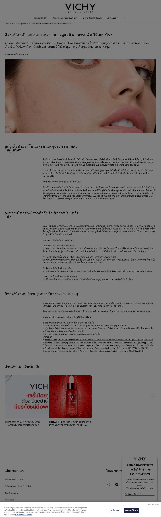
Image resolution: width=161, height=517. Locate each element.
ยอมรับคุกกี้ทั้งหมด (131, 510)
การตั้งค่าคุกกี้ (114, 510)
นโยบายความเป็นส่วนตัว (23, 514)
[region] (80, 509)
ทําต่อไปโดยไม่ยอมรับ (153, 504)
